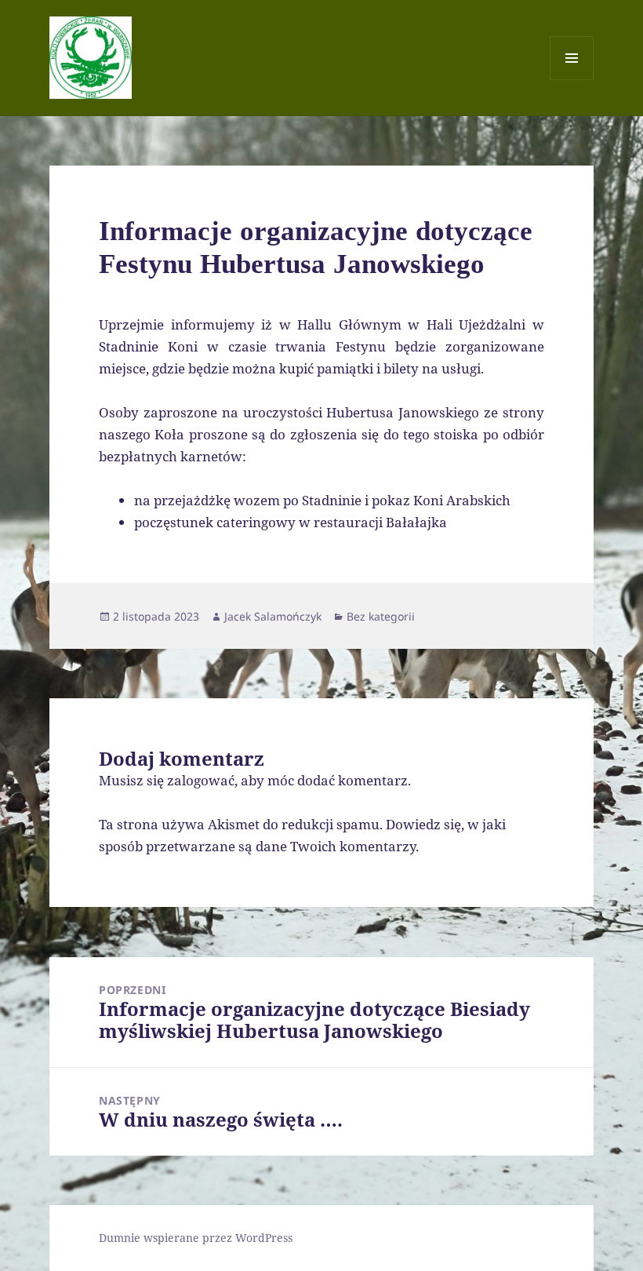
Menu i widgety (572, 79)
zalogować (200, 780)
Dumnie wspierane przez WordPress (195, 1237)
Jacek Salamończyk (273, 616)
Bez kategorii (381, 616)
